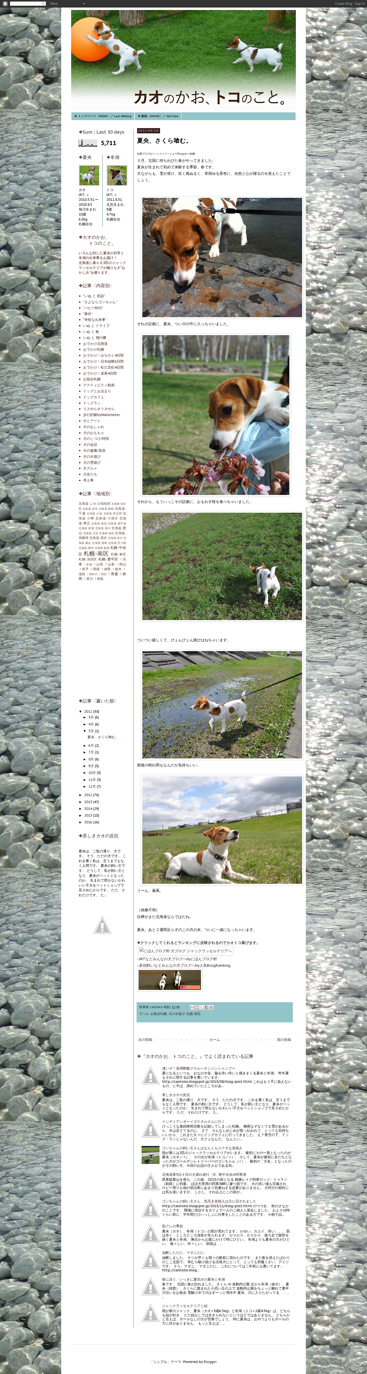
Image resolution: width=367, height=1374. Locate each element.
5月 (91, 731)
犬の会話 (90, 444)
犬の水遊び (177, 1014)
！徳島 (106, 569)
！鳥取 (99, 579)
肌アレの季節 (172, 1226)
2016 (88, 822)
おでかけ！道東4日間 (100, 373)
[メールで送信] (192, 1007)
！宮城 (87, 564)
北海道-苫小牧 (117, 543)
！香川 (88, 579)
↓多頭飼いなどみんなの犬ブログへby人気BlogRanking (183, 965)
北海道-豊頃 (86, 548)
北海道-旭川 (103, 528)
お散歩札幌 (159, 1014)
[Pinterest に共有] (211, 1007)
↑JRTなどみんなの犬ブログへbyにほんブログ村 (177, 958)
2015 (88, 815)
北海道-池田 (106, 533)
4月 (91, 724)
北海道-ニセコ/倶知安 (94, 503)
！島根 (95, 569)
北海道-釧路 (102, 548)
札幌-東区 (118, 554)
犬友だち (90, 474)
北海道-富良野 (112, 513)
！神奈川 (92, 574)
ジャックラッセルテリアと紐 (184, 1306)
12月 (92, 786)
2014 (88, 808)
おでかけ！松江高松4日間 (103, 367)
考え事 (88, 480)
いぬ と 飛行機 (94, 337)
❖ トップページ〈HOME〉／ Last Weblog (102, 116)
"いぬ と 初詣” (94, 296)
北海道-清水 (98, 538)
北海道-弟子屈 (117, 523)
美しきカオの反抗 (176, 1095)
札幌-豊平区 (108, 559)
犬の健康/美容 (94, 450)
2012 (88, 795)
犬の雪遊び (92, 462)
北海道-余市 (90, 508)
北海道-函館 (106, 508)
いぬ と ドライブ (96, 325)
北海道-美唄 (99, 543)
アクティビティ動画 (99, 385)
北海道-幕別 (99, 523)
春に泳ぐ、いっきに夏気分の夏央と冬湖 (193, 1279)
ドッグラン (92, 403)
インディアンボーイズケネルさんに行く (193, 1121)
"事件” (88, 314)
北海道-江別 (90, 533)
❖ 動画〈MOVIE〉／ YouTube (158, 116)
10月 (92, 772)
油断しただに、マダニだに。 (184, 1252)
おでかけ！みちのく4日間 (103, 355)
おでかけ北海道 (95, 343)
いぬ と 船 (91, 331)
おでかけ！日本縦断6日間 (103, 361)
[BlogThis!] (196, 1007)
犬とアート (92, 421)
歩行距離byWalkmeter (101, 415)
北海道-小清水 (106, 518)
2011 (88, 711)
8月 (91, 759)
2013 (88, 802)
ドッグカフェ (93, 397)
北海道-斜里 (86, 528)
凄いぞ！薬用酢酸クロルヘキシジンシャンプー (198, 1068)
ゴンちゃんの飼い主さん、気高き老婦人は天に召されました (209, 1201)
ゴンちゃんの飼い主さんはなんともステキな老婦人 (202, 1148)
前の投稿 (284, 1039)
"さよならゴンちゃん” (100, 302)
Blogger (209, 1362)
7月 (91, 752)
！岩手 (84, 569)
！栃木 (117, 569)
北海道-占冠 (94, 513)
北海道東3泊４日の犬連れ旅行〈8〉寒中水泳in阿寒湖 (204, 1174)
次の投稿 (145, 1039)
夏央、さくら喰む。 (103, 737)
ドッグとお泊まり (97, 391)
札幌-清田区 (88, 559)
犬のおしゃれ (93, 427)
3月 (91, 717)
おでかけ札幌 (93, 349)
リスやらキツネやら (99, 409)
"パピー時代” (93, 308)
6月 (91, 745)
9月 (91, 766)
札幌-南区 (193, 1014)
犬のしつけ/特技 (96, 438)
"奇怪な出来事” (95, 319)
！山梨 (110, 564)
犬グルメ (90, 468)
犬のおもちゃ (93, 433)
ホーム (214, 1039)
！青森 (112, 574)
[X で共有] (201, 1007)
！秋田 (102, 574)
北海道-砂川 (115, 538)
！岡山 (121, 564)
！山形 (98, 564)
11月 (92, 779)
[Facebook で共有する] (206, 1007)
